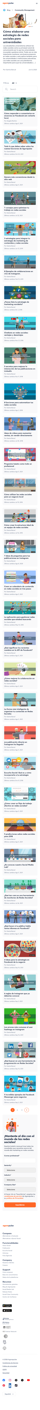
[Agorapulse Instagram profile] (10, 1381)
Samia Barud (11, 151)
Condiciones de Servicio (10, 1363)
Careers (5, 1265)
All (13, 83)
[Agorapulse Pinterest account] (4, 1386)
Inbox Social (6, 1245)
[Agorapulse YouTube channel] (28, 1381)
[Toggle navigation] (38, 3)
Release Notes (7, 1292)
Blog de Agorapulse (9, 1287)
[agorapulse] (7, 3)
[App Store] (7, 1310)
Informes (5, 1253)
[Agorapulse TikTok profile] (16, 1386)
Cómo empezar (8, 1272)
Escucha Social (7, 1250)
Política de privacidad (10, 1366)
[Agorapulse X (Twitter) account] (22, 1381)
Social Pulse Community (10, 1294)
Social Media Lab (8, 1289)
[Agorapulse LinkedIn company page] (10, 1386)
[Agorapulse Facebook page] (4, 1381)
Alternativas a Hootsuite (10, 1236)
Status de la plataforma (10, 1277)
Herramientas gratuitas (10, 1284)
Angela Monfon (12, 121)
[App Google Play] (7, 1305)
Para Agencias (7, 1255)
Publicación (6, 1248)
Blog (8, 10)
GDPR (5, 1369)
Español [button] (8, 1394)
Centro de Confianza (9, 1297)
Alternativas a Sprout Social (12, 1238)
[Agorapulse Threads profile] (16, 1381)
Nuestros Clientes (8, 1263)
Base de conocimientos (10, 1275)
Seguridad (6, 1373)
